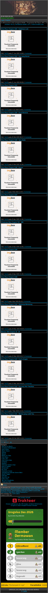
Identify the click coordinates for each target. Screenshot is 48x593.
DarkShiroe (4, 492)
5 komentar (28, 82)
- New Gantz (5, 449)
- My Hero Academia (7, 480)
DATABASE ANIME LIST (22, 24)
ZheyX (28, 487)
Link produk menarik (24, 497)
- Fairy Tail (4, 458)
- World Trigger (5, 474)
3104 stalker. (16, 493)
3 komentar (27, 109)
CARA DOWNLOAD (37, 24)
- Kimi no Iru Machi (6, 446)
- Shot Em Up (5, 477)
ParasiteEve (24, 492)
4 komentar (28, 53)
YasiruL (9, 490)
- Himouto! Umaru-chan (8, 465)
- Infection (4, 475)
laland (12, 489)
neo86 (32, 487)
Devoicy (18, 487)
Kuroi (32, 489)
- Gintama (4, 461)
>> (6, 441)
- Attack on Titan (6, 455)
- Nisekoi (3, 463)
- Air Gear (4, 469)
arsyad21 (17, 489)
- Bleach (3, 454)
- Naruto (3, 452)
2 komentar (28, 383)
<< (1, 441)
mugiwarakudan (25, 489)
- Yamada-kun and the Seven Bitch (11, 472)
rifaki (9, 492)
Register (8, 20)
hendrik (13, 487)
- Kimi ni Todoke (6, 466)
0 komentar (28, 356)
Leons (23, 487)
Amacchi (3, 490)
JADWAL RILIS (9, 24)
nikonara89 (37, 487)
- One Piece (4, 457)
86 (11, 442)
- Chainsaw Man (6, 482)
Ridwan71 (37, 489)
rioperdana (24, 490)
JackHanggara (16, 490)
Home (5, 485)
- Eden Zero (4, 478)
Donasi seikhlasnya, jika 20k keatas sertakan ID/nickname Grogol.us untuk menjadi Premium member (24, 504)
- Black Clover (5, 451)
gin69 (42, 489)
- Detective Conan (6, 471)
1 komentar (27, 246)
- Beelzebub (4, 468)
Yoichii (6, 53)
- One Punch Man (6, 460)
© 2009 (24, 591)
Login (2, 20)
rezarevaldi (36, 490)
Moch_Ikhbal (16, 492)
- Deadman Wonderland (8, 448)
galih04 (30, 490)
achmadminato (5, 489)
